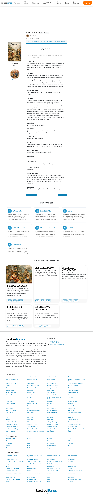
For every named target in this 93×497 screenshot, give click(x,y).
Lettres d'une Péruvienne (75, 471)
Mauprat (29, 471)
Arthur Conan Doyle (11, 392)
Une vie (29, 484)
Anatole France (31, 395)
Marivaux (14, 80)
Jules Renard (9, 412)
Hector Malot (51, 403)
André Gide (9, 397)
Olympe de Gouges (52, 422)
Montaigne (30, 406)
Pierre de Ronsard (32, 429)
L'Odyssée (71, 477)
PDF (44, 41)
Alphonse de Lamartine (74, 424)
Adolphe (8, 464)
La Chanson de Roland (53, 468)
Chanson (29, 438)
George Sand (71, 395)
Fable (69, 441)
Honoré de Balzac (73, 419)
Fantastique (9, 443)
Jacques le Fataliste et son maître (15, 461)
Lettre (28, 443)
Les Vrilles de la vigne (53, 464)
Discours (8, 441)
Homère (70, 397)
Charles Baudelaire (32, 379)
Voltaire (8, 419)
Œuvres (26, 3)
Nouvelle (70, 443)
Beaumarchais (51, 379)
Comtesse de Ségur (52, 385)
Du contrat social (72, 473)
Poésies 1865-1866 (32, 468)
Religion (70, 445)
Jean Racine (71, 410)
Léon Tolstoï (71, 415)
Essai (48, 441)
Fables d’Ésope (31, 477)
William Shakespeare (11, 415)
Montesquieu (51, 406)
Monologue (50, 443)
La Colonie (15, 63)
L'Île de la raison (44, 267)
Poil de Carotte (51, 459)
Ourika (70, 468)
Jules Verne (71, 417)
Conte (69, 438)
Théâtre (40, 32)
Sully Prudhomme (11, 410)
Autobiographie (10, 438)
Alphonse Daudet (73, 388)
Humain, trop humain (12, 455)
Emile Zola (50, 419)
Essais (49, 473)
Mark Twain (30, 417)
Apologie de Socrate (52, 471)
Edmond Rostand (52, 412)
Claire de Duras (31, 422)
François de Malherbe (12, 426)
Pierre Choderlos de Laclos (75, 383)
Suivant (61, 195)
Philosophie (9, 445)
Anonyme (8, 377)
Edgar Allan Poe (51, 408)
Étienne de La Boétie (11, 424)
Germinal (49, 484)
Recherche (17, 3)
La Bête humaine (31, 479)
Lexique (67, 3)
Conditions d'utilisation (56, 343)
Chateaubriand (51, 383)
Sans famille (50, 466)
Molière (8, 406)
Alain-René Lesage (32, 403)
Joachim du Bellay (11, 431)
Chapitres (36, 41)
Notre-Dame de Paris (74, 484)
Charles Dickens (31, 390)
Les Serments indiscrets (42, 308)
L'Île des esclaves (17, 285)
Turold (8, 417)
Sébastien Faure (51, 392)
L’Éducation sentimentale (13, 479)
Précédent (32, 195)
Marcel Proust (72, 408)
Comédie (46, 32)
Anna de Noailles (72, 426)
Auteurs (58, 3)
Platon (28, 408)
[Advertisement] (46, 17)
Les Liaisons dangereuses (34, 481)
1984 (28, 466)
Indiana (8, 481)
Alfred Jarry (50, 401)
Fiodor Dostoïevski (73, 390)
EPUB (50, 41)
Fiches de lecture (47, 3)
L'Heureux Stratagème (69, 269)
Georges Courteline (52, 388)
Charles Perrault (10, 408)
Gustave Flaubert (10, 395)
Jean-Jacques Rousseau (74, 412)
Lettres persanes (72, 455)
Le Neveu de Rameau (32, 459)
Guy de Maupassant (32, 426)
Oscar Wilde (30, 419)
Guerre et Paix (72, 466)
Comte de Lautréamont (33, 385)
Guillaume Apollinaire (53, 377)
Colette (8, 385)
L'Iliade (49, 477)
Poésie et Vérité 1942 (11, 459)
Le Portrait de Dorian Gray (34, 461)
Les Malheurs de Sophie (12, 468)
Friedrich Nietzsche (73, 406)
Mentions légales (54, 341)
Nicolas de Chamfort (11, 422)
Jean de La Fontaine (52, 424)
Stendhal (29, 415)
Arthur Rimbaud (31, 412)
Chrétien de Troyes (52, 429)
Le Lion (8, 466)
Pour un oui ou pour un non (55, 461)
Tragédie (49, 448)
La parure (70, 481)
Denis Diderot (51, 390)
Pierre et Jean (9, 484)
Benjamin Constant (73, 385)
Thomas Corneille (31, 388)
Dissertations (76, 3)
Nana (48, 479)
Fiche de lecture (60, 41)
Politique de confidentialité (57, 344)
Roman (8, 448)
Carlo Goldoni (30, 397)
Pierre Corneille (10, 388)
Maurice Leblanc (10, 403)
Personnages (36, 3)
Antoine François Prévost (33, 410)
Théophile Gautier (52, 395)
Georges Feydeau (73, 392)
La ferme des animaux (74, 464)
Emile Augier (71, 377)
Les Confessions (10, 477)
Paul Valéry (50, 417)
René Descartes (10, 390)
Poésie (28, 445)
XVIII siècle (20, 300)
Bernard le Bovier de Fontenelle (35, 431)
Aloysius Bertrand (11, 383)
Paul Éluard (50, 431)
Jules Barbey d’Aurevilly (12, 379)
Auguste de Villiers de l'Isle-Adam (77, 429)
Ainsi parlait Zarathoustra (54, 455)
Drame (28, 441)
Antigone (70, 461)
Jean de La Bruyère (32, 424)
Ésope (69, 431)
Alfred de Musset (52, 426)
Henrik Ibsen (30, 401)
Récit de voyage (51, 445)
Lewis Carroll (30, 383)
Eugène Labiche (72, 401)
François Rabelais (52, 410)
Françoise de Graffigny (74, 422)
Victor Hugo (9, 401)
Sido (48, 481)
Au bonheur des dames (74, 479)
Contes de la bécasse (11, 471)
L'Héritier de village (14, 308)
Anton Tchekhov (51, 415)
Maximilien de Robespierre (13, 429)
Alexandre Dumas (31, 392)
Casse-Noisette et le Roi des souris (36, 464)
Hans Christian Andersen (33, 377)
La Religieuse (71, 459)
